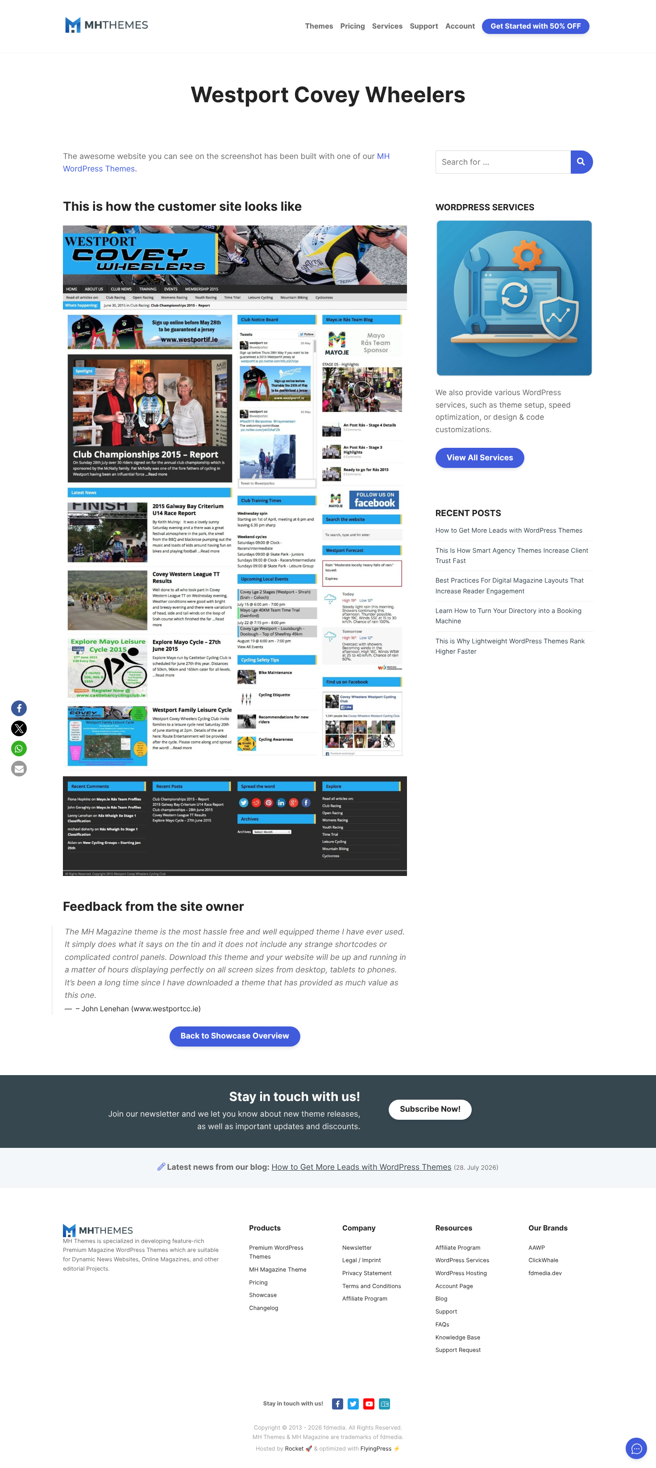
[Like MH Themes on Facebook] (337, 1404)
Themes (319, 25)
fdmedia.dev (545, 1273)
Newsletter (357, 1248)
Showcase (263, 1295)
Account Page (454, 1286)
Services (387, 25)
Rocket (294, 1449)
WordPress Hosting (461, 1273)
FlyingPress (376, 1449)
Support (424, 25)
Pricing (352, 25)
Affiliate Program (364, 1299)
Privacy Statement (367, 1273)
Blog (442, 1299)
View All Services (480, 458)
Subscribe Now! (430, 1109)
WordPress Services (463, 1260)
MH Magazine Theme (277, 1270)
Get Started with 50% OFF (536, 25)
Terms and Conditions (371, 1286)
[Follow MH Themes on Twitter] (353, 1404)
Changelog (263, 1308)
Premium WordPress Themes (276, 1253)
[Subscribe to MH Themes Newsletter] (384, 1404)
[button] (19, 708)
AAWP (536, 1248)
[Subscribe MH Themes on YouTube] (368, 1404)
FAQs (442, 1325)
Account (460, 25)
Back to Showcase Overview (235, 1036)
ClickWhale (543, 1260)
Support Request (458, 1350)
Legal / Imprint (361, 1260)
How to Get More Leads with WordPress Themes (509, 530)
